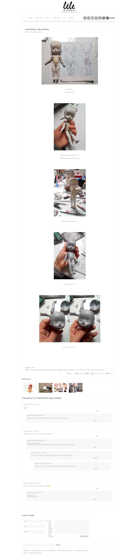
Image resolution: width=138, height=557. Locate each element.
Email (26, 526)
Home (30, 18)
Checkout (71, 18)
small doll (92, 370)
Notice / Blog (39, 18)
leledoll (66, 370)
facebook (110, 373)
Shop (47, 18)
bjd (53, 370)
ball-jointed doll (48, 370)
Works (33, 367)
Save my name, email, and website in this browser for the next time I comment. (51, 528)
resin (77, 370)
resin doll (87, 370)
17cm (30, 370)
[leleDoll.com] (69, 11)
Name (26, 521)
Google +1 (71, 373)
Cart (64, 18)
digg (89, 373)
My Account (56, 18)
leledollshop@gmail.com (35, 553)
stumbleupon (81, 373)
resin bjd (81, 370)
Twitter (103, 373)
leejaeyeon (60, 370)
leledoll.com (72, 370)
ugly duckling (99, 370)
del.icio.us (95, 373)
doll (56, 370)
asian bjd (35, 370)
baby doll (40, 370)
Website (26, 531)
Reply (97, 411)
